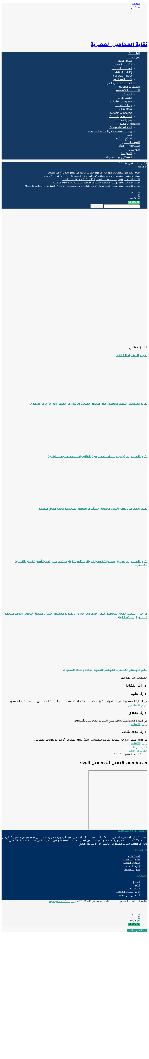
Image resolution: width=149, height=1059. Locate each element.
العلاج (136, 882)
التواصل (134, 150)
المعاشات (134, 889)
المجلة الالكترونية (120, 128)
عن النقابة (133, 57)
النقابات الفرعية (122, 68)
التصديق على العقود (129, 895)
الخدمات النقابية (129, 87)
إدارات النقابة (123, 72)
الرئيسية (134, 54)
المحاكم (127, 94)
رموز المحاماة (123, 120)
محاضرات (125, 109)
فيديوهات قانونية (121, 113)
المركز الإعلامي (130, 142)
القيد (137, 885)
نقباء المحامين (122, 79)
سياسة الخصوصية (61, 901)
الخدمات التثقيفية (128, 91)
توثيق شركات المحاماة (127, 892)
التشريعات (125, 98)
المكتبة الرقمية (130, 124)
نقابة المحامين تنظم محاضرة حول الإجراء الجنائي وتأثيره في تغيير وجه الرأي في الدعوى (94, 173)
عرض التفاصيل (137, 705)
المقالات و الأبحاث (120, 116)
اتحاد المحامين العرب (118, 83)
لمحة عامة (125, 61)
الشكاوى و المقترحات (118, 157)
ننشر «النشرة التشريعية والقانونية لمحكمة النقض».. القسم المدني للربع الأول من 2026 (92, 176)
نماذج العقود (124, 139)
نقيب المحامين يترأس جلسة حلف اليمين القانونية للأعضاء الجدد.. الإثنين (100, 179)
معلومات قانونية (121, 102)
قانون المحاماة (122, 76)
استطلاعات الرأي (129, 146)
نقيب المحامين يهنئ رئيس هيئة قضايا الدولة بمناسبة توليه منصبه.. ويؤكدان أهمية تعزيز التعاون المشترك (82, 186)
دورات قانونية (123, 105)
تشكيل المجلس (121, 65)
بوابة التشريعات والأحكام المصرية (110, 131)
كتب (129, 135)
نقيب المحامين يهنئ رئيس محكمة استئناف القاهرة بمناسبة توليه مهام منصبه (96, 183)
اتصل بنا (126, 153)
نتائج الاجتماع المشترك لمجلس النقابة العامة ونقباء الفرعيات (105, 670)
